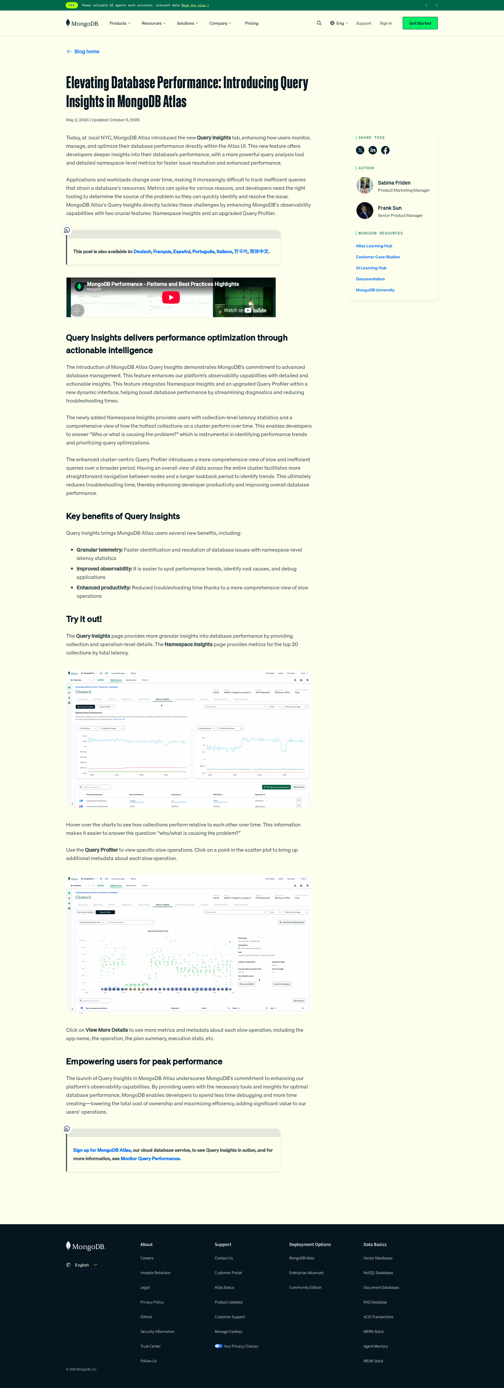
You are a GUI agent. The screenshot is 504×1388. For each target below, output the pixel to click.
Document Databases (381, 1287)
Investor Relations (155, 1272)
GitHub (146, 1316)
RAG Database (375, 1302)
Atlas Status (224, 1287)
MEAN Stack (373, 1360)
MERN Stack (374, 1331)
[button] (339, 23)
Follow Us (148, 1360)
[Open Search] (319, 23)
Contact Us (224, 1257)
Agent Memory (376, 1346)
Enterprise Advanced (306, 1272)
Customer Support (230, 1316)
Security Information (157, 1331)
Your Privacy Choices (241, 1346)
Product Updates (229, 1302)
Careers (146, 1257)
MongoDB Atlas (301, 1257)
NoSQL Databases (378, 1272)
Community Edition (305, 1287)
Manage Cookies (228, 1331)
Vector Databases (378, 1257)
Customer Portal (228, 1272)
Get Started (420, 23)
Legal (145, 1287)
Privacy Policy (152, 1302)
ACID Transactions (378, 1316)
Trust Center (150, 1346)
